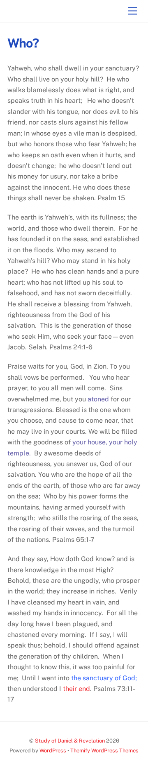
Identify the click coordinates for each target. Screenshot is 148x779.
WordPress (52, 750)
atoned (97, 399)
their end (75, 689)
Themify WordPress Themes (104, 750)
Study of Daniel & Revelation (70, 741)
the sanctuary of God (103, 678)
